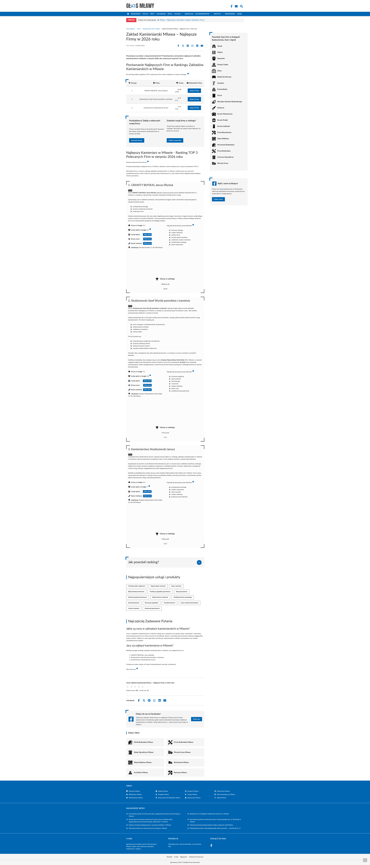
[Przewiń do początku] (365, 860)
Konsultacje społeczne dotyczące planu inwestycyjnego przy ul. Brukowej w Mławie (215, 821)
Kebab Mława (221, 798)
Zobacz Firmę (194, 90)
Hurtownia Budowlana (225, 145)
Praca (170, 14)
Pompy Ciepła (222, 65)
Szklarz (220, 52)
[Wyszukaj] (241, 6)
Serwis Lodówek (223, 126)
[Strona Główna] (128, 14)
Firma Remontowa (224, 132)
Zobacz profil (147, 234)
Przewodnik (230, 14)
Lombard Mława (192, 791)
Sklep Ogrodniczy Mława (143, 752)
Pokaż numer (147, 243)
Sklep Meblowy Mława (142, 762)
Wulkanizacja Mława (136, 798)
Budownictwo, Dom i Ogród (151, 29)
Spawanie (221, 58)
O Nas (176, 857)
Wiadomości (136, 14)
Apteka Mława (163, 791)
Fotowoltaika (222, 89)
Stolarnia (220, 108)
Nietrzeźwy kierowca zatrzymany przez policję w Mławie (148, 828)
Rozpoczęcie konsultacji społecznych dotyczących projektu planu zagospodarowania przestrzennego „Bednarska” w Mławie (151, 821)
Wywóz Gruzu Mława (182, 752)
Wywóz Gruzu (222, 163)
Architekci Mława (141, 772)
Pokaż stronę (147, 239)
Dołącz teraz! (218, 199)
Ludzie (239, 14)
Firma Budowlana (224, 151)
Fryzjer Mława (192, 794)
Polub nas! (196, 719)
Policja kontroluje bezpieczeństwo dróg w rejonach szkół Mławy (211, 825)
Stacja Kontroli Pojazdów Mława (169, 798)
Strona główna (130, 29)
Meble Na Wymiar (224, 77)
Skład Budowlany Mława (143, 742)
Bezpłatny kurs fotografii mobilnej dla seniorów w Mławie (209, 814)
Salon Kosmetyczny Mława (226, 794)
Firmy (152, 14)
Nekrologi (189, 14)
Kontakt (169, 857)
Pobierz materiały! (175, 140)
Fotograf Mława (163, 794)
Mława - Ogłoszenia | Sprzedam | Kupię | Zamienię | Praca (182, 20)
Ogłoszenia (161, 14)
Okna (219, 71)
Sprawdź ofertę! (136, 140)
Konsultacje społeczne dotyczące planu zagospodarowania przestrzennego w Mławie (154, 815)
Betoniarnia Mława (181, 762)
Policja (145, 14)
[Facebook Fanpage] (231, 6)
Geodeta (220, 83)
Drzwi (219, 95)
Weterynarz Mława (135, 794)
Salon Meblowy (223, 139)
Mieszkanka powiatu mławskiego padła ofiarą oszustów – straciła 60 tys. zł (215, 828)
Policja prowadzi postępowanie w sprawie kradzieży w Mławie (150, 825)
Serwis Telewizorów (225, 114)
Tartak (219, 46)
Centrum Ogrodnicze (225, 157)
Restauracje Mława (193, 798)
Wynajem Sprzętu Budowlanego (229, 102)
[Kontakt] (236, 6)
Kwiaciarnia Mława (223, 791)
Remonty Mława (180, 772)
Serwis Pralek (222, 120)
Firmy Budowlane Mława (183, 742)
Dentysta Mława (134, 791)
